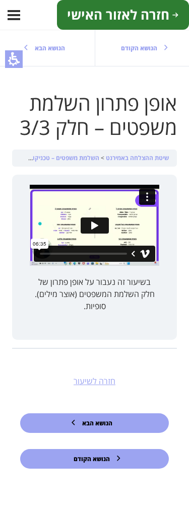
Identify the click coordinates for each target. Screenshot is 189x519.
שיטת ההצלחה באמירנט (136, 158)
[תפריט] (14, 15)
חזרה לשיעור (94, 381)
